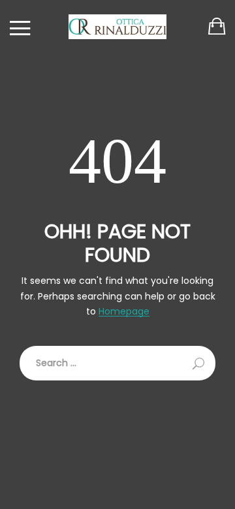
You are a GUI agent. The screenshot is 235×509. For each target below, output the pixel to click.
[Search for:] (117, 363)
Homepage (124, 311)
